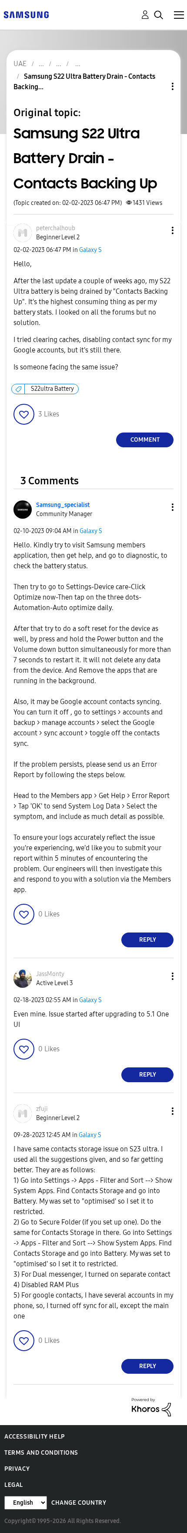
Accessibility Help (34, 1436)
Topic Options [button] (158, 86)
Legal (13, 1485)
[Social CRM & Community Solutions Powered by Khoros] (151, 1406)
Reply (147, 939)
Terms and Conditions (41, 1452)
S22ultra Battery (52, 388)
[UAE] (26, 14)
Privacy (17, 1469)
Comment (145, 439)
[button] (158, 230)
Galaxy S (90, 250)
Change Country (78, 1502)
